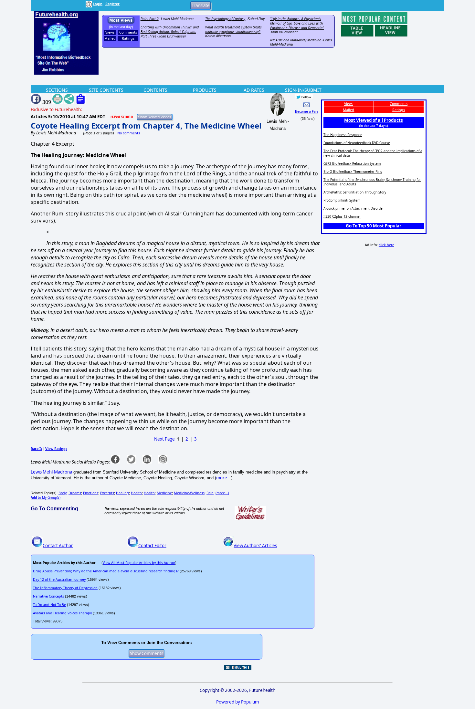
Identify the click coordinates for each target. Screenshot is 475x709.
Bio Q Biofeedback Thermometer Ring (352, 171)
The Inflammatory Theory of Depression (65, 588)
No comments (128, 133)
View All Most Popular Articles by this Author (139, 562)
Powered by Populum (237, 702)
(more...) (222, 493)
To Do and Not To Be (49, 604)
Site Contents (106, 90)
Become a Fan (306, 111)
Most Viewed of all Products (373, 120)
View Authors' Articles (255, 545)
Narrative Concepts (48, 596)
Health (136, 493)
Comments (128, 32)
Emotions (90, 493)
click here (386, 245)
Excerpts (107, 493)
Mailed (110, 38)
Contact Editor (152, 545)
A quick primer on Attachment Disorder (353, 208)
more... (223, 478)
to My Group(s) (45, 497)
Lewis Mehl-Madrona (51, 472)
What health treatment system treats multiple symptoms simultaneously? (233, 29)
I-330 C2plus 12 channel (342, 216)
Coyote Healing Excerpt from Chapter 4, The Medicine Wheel (146, 125)
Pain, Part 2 (150, 18)
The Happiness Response (342, 134)
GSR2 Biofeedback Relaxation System (352, 163)
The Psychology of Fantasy (225, 18)
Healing (122, 493)
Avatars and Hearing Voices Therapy (62, 613)
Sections (57, 90)
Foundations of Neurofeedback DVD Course (356, 143)
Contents (155, 90)
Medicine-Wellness (189, 493)
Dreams (75, 493)
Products (204, 90)
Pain (210, 493)
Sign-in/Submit (303, 90)
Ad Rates (254, 90)
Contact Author (58, 545)
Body (62, 493)
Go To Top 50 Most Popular (373, 226)
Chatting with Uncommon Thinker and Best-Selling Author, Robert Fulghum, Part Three (170, 31)
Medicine (164, 493)
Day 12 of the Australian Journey (59, 579)
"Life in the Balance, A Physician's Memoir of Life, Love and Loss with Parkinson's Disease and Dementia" (297, 23)
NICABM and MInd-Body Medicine (295, 40)
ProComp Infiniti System (341, 200)
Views (109, 32)
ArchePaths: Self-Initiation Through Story (354, 192)
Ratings (128, 38)
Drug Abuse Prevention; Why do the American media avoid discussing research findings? (106, 571)
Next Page (164, 439)
